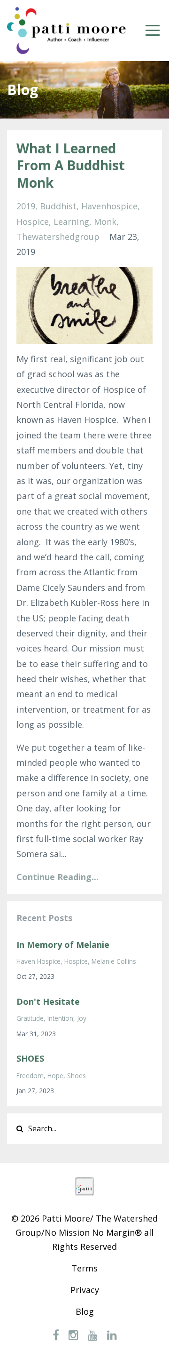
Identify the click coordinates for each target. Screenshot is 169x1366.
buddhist (58, 206)
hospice (32, 221)
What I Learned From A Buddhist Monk (70, 165)
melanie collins (114, 961)
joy (81, 1018)
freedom (30, 1075)
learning (71, 221)
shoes (76, 1075)
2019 (25, 206)
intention (60, 1018)
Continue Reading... (57, 876)
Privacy (84, 1289)
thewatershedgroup (58, 236)
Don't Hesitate (48, 1001)
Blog (85, 1311)
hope (55, 1075)
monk (105, 221)
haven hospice (38, 961)
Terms (84, 1268)
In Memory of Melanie (62, 944)
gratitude (30, 1018)
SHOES (30, 1058)
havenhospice (109, 206)
